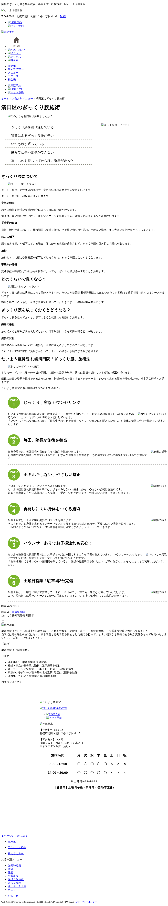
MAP (63, 16)
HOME (12, 66)
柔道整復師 (18, 612)
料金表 (12, 79)
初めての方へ (16, 69)
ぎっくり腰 (14, 882)
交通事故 (13, 875)
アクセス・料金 (17, 847)
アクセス (13, 76)
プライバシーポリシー (86, 902)
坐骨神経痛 (14, 865)
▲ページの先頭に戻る (14, 835)
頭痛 (10, 869)
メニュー (13, 72)
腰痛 (10, 872)
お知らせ (13, 895)
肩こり (12, 889)
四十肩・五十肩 (17, 886)
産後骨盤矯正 (16, 879)
